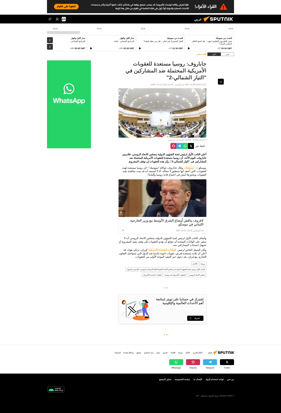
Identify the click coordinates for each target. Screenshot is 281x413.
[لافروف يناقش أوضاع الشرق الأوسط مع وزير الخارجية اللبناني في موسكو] (162, 198)
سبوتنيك (189, 167)
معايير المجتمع (165, 379)
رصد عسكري (149, 353)
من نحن (230, 379)
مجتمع (139, 353)
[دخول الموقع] (57, 19)
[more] (123, 230)
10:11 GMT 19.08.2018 (195, 84)
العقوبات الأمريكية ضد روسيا (175, 275)
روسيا (203, 264)
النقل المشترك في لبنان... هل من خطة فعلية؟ (163, 41)
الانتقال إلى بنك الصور (176, 140)
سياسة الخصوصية (182, 379)
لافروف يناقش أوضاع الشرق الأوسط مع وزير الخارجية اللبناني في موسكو (166, 222)
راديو (158, 353)
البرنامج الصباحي (78, 41)
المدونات (117, 353)
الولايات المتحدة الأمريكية (162, 249)
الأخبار (195, 264)
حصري (165, 353)
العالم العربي (197, 353)
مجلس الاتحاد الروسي (197, 275)
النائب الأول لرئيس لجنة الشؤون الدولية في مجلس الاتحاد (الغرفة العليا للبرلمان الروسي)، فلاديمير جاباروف (166, 269)
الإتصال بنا (198, 379)
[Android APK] (56, 390)
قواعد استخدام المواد (215, 379)
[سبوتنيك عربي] (219, 23)
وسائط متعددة (128, 353)
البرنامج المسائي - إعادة (124, 41)
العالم (188, 353)
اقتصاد (173, 353)
